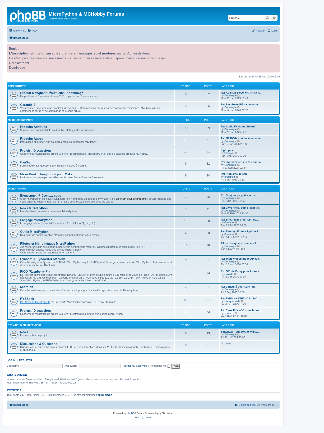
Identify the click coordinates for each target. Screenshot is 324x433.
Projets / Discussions (35, 150)
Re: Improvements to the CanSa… (242, 162)
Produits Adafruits (33, 127)
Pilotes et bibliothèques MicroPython (47, 243)
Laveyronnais (232, 301)
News (24, 332)
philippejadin (104, 394)
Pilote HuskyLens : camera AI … (241, 243)
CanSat (25, 162)
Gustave (229, 222)
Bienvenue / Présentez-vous (40, 195)
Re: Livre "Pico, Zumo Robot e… (241, 207)
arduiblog (229, 176)
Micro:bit (26, 287)
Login (11, 360)
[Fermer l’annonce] (276, 47)
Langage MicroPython (36, 220)
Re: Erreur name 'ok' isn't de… (240, 219)
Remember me (158, 365)
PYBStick (27, 299)
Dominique (230, 95)
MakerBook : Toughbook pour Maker (47, 174)
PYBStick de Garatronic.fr (35, 302)
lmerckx (229, 153)
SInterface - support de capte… (240, 331)
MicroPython (17, 188)
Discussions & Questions (38, 344)
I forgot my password (135, 365)
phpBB (130, 413)
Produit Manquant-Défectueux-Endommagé (51, 93)
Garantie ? (27, 105)
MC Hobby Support (20, 120)
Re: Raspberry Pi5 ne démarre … (241, 104)
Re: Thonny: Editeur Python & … (241, 231)
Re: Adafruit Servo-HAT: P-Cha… (241, 92)
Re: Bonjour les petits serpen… (240, 195)
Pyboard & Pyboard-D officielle (42, 259)
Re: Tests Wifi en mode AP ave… (241, 258)
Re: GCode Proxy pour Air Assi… (241, 271)
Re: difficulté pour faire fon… (239, 286)
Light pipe (227, 150)
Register (25, 360)
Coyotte (228, 274)
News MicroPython (34, 208)
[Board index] (28, 15)
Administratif (17, 86)
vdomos (229, 313)
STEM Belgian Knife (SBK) (24, 325)
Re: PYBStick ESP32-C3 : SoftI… (241, 298)
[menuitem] (32, 30)
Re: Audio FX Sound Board (238, 126)
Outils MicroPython (34, 232)
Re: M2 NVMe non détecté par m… (242, 138)
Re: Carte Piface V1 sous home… (241, 310)
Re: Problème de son (234, 173)
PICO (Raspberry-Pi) (35, 271)
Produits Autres (31, 138)
